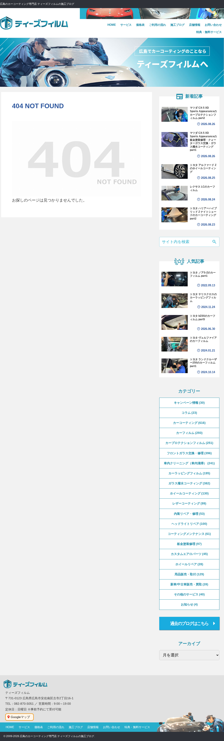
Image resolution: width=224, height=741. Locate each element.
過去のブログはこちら (189, 623)
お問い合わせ (111, 727)
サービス (24, 727)
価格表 (38, 727)
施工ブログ (76, 727)
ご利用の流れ (55, 727)
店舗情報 (93, 727)
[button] (214, 242)
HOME (10, 727)
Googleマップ (20, 717)
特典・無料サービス (137, 727)
